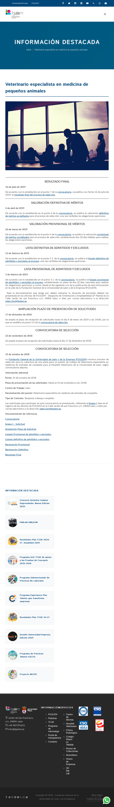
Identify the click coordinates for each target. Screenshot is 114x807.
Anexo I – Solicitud (15, 424)
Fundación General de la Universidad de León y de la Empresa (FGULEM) (48, 359)
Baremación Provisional (17, 444)
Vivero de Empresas (70, 761)
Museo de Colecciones (72, 749)
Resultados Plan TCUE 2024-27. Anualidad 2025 (35, 541)
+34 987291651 (16, 725)
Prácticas (52, 718)
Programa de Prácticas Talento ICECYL (31, 655)
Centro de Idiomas (70, 717)
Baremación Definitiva (16, 449)
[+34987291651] (93, 3)
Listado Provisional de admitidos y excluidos (28, 434)
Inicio (28, 50)
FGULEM (35, 3)
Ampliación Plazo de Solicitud (20, 429)
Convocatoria (12, 419)
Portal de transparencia (54, 736)
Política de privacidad (97, 799)
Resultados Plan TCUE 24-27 (35, 617)
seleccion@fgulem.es (16, 301)
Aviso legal (96, 795)
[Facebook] (63, 3)
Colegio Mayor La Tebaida (70, 741)
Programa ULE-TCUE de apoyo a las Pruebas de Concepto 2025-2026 (36, 560)
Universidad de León (20, 3)
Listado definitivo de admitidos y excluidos (27, 439)
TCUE (51, 722)
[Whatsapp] (100, 3)
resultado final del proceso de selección (34, 195)
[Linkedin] (81, 3)
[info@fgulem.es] (106, 3)
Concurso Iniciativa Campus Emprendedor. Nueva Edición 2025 (34, 503)
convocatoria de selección (54, 322)
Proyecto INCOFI (28, 674)
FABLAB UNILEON (29, 522)
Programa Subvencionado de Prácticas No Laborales (34, 579)
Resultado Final (13, 455)
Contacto (52, 742)
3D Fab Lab (67, 771)
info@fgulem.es (16, 729)
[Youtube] (87, 3)
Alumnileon (71, 755)
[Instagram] (75, 3)
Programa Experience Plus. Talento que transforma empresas (34, 598)
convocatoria (64, 192)
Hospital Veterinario (71, 725)
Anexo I (93, 403)
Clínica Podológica (71, 731)
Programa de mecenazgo (53, 729)
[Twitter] (69, 3)
